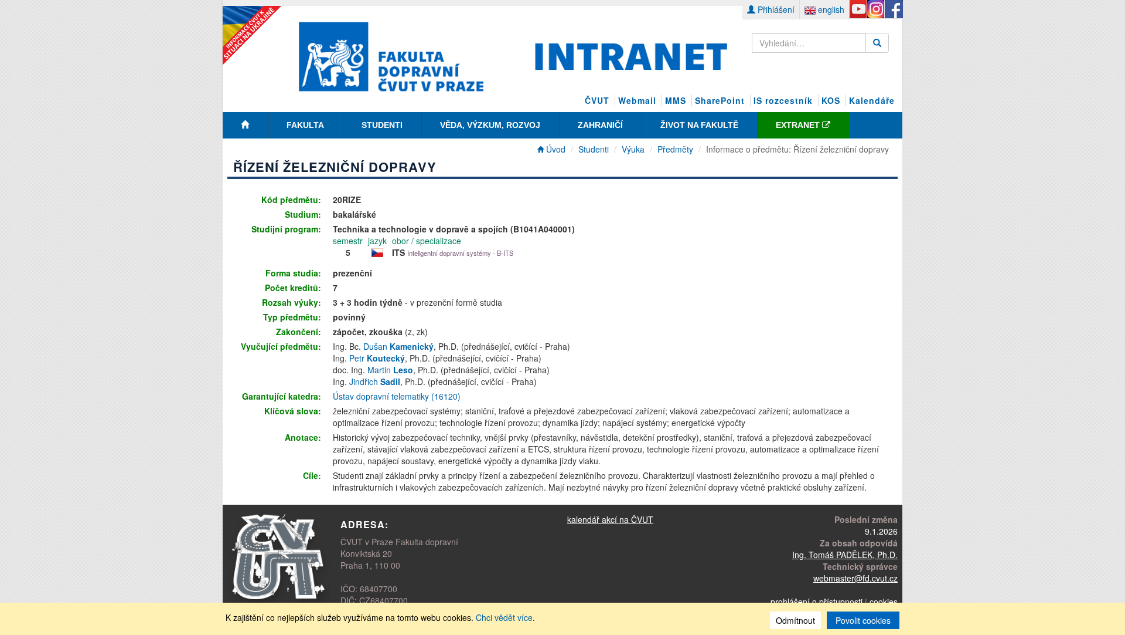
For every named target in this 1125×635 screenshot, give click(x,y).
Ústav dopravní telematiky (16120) (397, 396)
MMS (675, 100)
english (830, 9)
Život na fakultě (699, 125)
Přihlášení (775, 9)
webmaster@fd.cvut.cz (855, 578)
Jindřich (374, 381)
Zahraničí (600, 125)
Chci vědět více (504, 617)
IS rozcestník (783, 100)
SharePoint (720, 100)
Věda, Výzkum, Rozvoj (490, 125)
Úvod (554, 149)
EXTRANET (799, 125)
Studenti (382, 125)
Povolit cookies (863, 620)
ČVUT (597, 100)
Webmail (637, 100)
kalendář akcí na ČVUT (610, 519)
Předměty (675, 149)
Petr (377, 358)
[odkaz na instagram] (876, 9)
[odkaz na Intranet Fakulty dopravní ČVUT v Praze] (513, 55)
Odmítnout (795, 620)
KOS (830, 100)
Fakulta (305, 125)
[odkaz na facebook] (893, 9)
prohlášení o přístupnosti (816, 601)
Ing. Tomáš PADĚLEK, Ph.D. (845, 554)
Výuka (633, 149)
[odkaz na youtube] (858, 9)
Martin (390, 370)
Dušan (398, 346)
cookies (884, 601)
